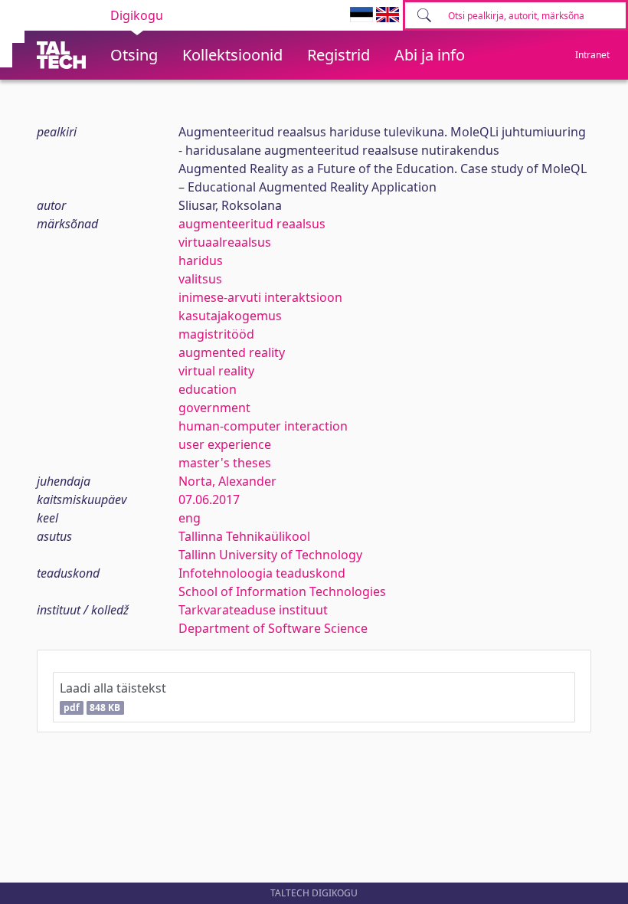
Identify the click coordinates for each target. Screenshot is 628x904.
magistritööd (216, 334)
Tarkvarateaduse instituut (253, 609)
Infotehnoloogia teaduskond (261, 573)
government (214, 407)
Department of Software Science (273, 628)
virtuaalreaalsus (224, 242)
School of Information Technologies (282, 591)
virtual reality (216, 370)
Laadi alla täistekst (113, 697)
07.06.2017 (209, 499)
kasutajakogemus (230, 315)
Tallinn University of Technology (270, 554)
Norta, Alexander (227, 481)
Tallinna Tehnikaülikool (244, 536)
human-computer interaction (263, 426)
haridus (200, 260)
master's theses (224, 462)
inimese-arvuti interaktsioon (260, 297)
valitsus (200, 278)
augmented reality (231, 352)
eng (189, 517)
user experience (224, 444)
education (207, 389)
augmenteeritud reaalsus (251, 223)
